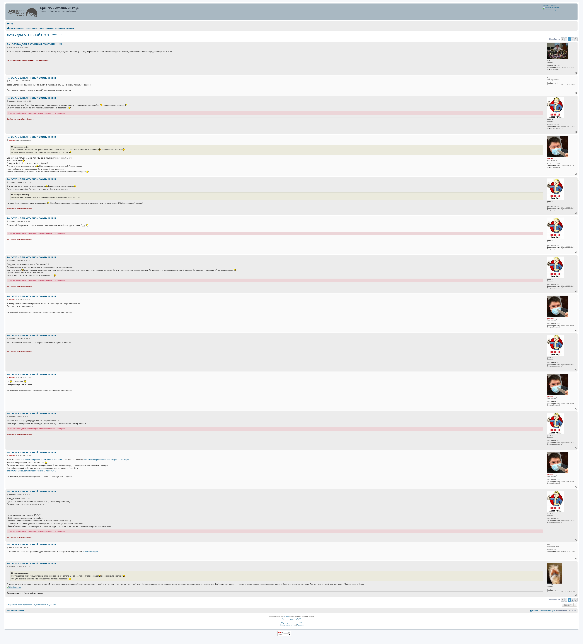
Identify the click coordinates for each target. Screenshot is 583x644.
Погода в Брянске (549, 6)
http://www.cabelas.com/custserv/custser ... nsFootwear (31, 471)
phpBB (286, 616)
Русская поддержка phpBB (291, 619)
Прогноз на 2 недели (550, 10)
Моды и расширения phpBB (291, 623)
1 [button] (565, 39)
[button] (562, 39)
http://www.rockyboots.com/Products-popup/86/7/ (42, 459)
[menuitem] (10, 24)
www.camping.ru (91, 551)
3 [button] (572, 39)
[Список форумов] (23, 12)
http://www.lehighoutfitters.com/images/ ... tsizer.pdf (106, 459)
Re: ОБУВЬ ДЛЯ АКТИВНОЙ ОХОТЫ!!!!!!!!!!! (34, 44)
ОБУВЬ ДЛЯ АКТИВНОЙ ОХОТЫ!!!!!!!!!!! (33, 35)
